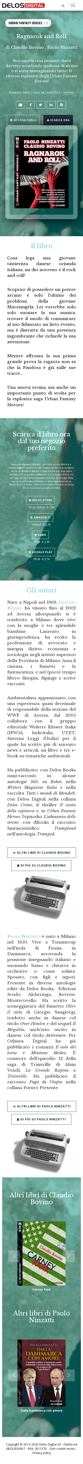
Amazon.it (42, 517)
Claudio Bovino (27, 47)
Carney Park (41, 1289)
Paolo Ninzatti (62, 47)
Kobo (41, 535)
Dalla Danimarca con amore (42, 1410)
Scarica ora (59, 120)
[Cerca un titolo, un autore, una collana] (63, 6)
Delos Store (41, 500)
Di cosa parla (24, 120)
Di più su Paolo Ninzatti (42, 1119)
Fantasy (68, 92)
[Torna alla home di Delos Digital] (23, 5)
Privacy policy (41, 1453)
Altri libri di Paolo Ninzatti (43, 1106)
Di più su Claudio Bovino (43, 865)
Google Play (42, 552)
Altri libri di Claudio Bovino (43, 853)
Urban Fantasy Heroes (25, 23)
